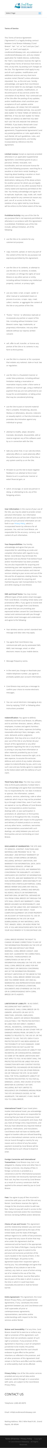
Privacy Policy (19, 523)
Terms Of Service (12, 1439)
